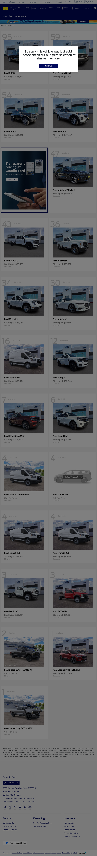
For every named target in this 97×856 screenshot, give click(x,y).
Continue (48, 66)
